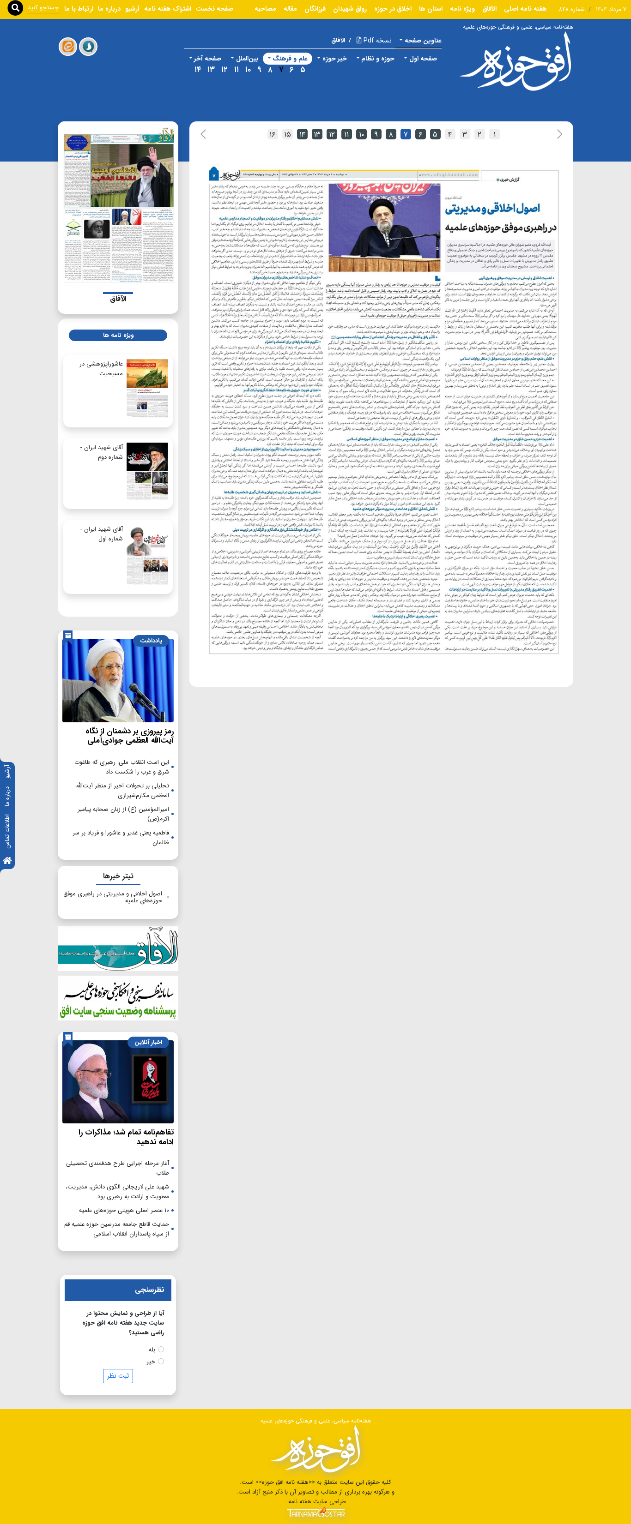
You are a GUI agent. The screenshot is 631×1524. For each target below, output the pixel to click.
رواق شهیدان (350, 9)
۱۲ (224, 70)
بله (152, 1350)
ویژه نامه (462, 9)
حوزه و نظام (377, 59)
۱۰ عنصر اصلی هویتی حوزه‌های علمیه (124, 1210)
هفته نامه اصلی (525, 9)
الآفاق (489, 9)
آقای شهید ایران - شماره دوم (101, 452)
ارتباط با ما (78, 9)
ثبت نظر (118, 1376)
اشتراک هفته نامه (167, 9)
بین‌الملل (247, 59)
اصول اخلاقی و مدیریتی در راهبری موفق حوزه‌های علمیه (112, 897)
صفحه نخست (214, 9)
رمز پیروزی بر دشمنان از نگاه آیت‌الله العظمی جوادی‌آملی (129, 736)
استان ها (431, 9)
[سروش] (88, 46)
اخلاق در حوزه (393, 9)
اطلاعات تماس (7, 831)
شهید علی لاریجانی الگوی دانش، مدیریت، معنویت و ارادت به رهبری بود (117, 1191)
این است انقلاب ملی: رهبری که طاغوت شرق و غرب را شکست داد (121, 767)
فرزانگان (315, 9)
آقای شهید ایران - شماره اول (101, 534)
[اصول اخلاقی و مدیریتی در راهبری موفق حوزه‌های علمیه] (384, 410)
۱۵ (287, 134)
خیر (150, 1362)
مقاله (290, 9)
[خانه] (7, 861)
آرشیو (7, 772)
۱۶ (272, 134)
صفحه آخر (207, 59)
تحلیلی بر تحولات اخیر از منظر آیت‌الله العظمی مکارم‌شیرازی (122, 790)
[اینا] (68, 46)
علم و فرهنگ (290, 59)
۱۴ (197, 70)
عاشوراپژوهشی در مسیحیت (101, 368)
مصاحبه (265, 9)
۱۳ (211, 70)
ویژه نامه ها (118, 335)
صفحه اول (423, 59)
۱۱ (236, 70)
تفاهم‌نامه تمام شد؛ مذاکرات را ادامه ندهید (126, 1137)
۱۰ (248, 70)
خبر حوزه (334, 59)
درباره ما (7, 796)
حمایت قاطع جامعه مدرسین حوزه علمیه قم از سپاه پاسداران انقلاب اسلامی (116, 1229)
